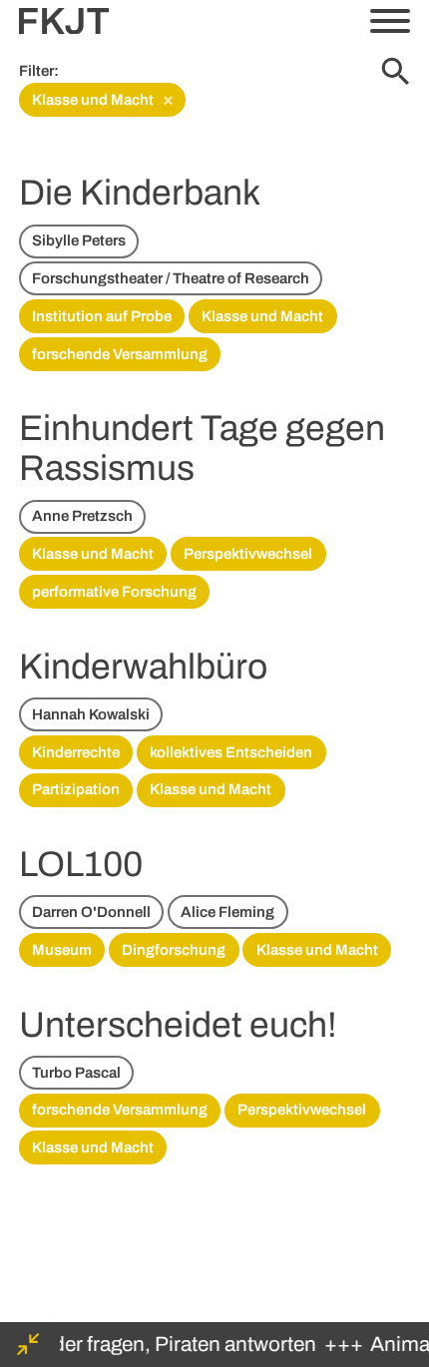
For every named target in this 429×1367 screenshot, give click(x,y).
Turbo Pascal (76, 1073)
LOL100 (81, 864)
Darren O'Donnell (91, 912)
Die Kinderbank (139, 193)
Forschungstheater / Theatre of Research (170, 278)
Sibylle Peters (79, 240)
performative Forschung (114, 592)
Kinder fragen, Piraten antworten (165, 1344)
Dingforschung (173, 950)
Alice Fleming (227, 912)
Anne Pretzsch (82, 516)
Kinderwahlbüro (143, 666)
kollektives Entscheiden (231, 752)
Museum (62, 950)
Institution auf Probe (102, 316)
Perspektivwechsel (248, 554)
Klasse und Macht (103, 99)
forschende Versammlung (120, 354)
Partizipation (76, 789)
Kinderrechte (76, 752)
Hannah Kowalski (91, 714)
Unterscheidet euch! (178, 1025)
